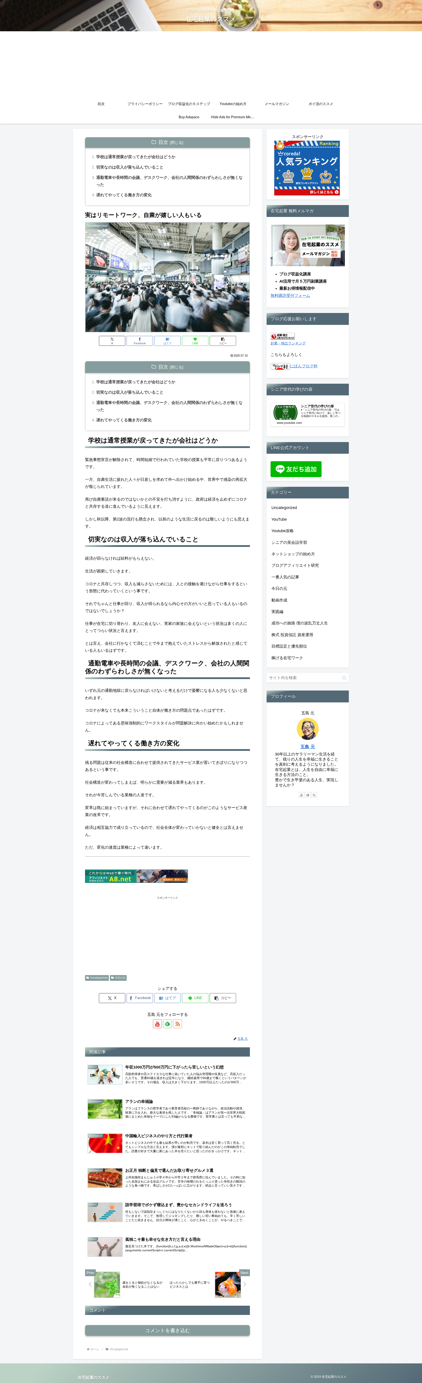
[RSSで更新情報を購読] (177, 1023)
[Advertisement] (211, 64)
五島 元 (307, 746)
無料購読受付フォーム (290, 295)
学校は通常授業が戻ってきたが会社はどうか (135, 157)
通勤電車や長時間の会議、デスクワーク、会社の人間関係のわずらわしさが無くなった (169, 181)
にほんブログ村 (304, 366)
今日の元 (120, 977)
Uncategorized (98, 977)
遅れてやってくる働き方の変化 (124, 195)
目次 (163, 142)
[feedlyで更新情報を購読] (167, 1023)
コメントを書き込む (167, 1330)
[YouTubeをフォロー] (157, 1023)
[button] (223, 341)
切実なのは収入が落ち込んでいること (130, 167)
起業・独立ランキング (288, 343)
